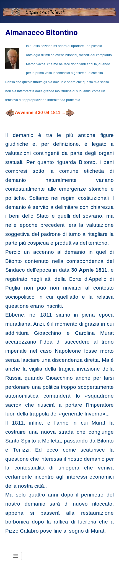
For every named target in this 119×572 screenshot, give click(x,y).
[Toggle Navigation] (16, 556)
